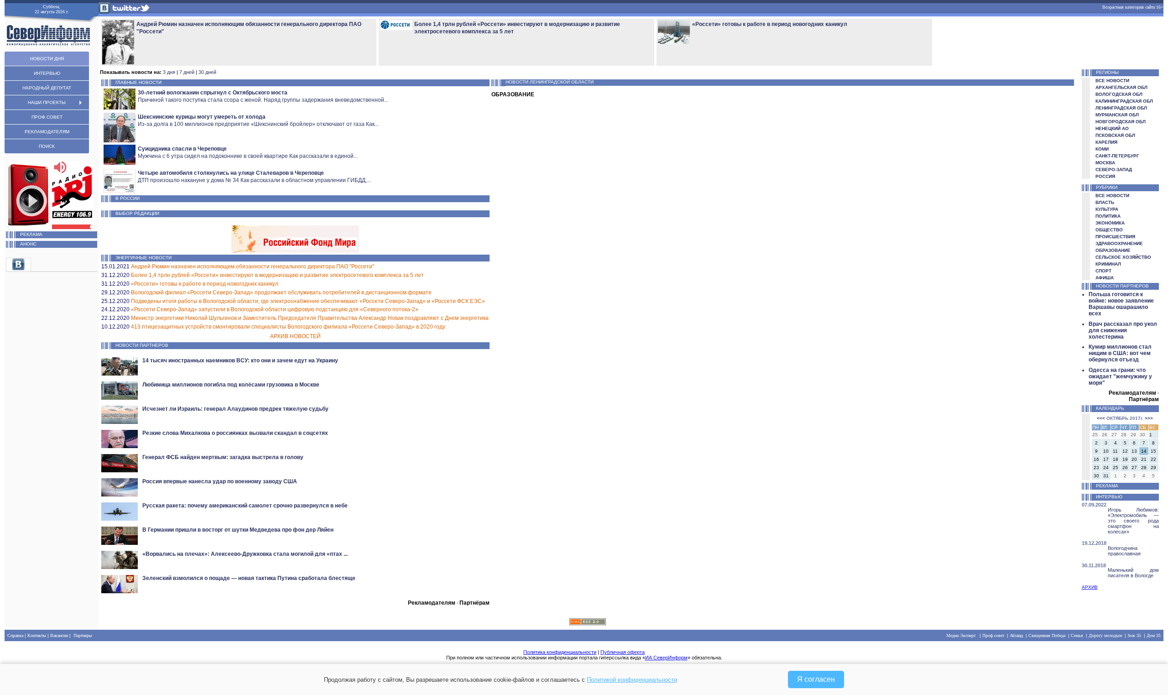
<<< (1101, 418)
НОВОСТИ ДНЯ (47, 58)
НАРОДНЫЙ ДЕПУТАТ (46, 87)
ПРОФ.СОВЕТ (47, 117)
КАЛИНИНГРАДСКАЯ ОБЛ (1124, 101)
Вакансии (59, 635)
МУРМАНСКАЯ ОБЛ (1117, 114)
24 (1106, 467)
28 (1144, 467)
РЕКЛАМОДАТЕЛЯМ (47, 131)
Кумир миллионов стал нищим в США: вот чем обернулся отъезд (1120, 353)
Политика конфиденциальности (559, 652)
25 (1115, 467)
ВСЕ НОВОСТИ (1112, 80)
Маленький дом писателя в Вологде (1133, 572)
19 (1125, 459)
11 (1115, 451)
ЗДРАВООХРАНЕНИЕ (1119, 243)
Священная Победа (1046, 635)
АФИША (1104, 277)
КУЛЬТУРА (1106, 209)
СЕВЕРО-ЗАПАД (1113, 169)
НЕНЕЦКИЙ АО (1112, 128)
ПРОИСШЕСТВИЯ (1115, 236)
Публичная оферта (622, 652)
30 (1096, 475)
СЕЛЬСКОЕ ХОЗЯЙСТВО (1123, 257)
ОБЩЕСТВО (1109, 229)
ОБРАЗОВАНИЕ (1113, 250)
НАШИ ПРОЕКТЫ (47, 102)
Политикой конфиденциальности (632, 679)
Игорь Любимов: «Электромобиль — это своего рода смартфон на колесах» (1133, 520)
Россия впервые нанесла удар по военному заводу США (219, 481)
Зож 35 (1134, 635)
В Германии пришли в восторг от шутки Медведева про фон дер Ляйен (238, 530)
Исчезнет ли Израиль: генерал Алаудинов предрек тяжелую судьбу (235, 409)
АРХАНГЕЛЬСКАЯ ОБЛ (1121, 87)
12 (1125, 451)
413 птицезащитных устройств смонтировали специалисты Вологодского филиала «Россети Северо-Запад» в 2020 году (288, 327)
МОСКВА (1105, 162)
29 (1153, 467)
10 (1106, 451)
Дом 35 (1154, 635)
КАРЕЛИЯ (1106, 142)
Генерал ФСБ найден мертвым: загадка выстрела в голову (222, 457)
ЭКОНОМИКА (1110, 222)
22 (1153, 459)
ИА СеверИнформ (666, 657)
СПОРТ (1103, 270)
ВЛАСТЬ (1104, 202)
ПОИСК (47, 146)
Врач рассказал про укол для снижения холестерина (1123, 330)
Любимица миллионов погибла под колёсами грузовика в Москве (230, 384)
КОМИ (1102, 149)
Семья (1077, 635)
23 (1096, 467)
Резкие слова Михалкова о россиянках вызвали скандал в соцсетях (235, 433)
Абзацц (1016, 635)
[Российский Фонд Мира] (295, 250)
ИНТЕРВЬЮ (47, 73)
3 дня (169, 72)
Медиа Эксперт (960, 635)
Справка (15, 635)
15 (1153, 451)
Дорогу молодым (1105, 635)
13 (1134, 451)
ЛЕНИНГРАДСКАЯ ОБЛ (1121, 107)
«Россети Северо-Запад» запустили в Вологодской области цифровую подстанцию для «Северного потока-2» (274, 309)
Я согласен (816, 679)
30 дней (207, 72)
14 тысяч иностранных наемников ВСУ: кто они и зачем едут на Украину (240, 360)
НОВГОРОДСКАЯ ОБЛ (1120, 121)
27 (1134, 467)
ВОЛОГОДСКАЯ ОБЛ (1118, 94)
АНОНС (28, 243)
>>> (1149, 418)
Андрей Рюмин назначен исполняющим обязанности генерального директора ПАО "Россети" (252, 266)
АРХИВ (1090, 587)
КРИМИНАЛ (1108, 264)
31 (1106, 475)
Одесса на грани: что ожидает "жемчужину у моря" (1120, 376)
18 (1115, 459)
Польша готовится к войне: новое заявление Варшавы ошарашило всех (1121, 304)
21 (1144, 459)
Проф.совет (993, 635)
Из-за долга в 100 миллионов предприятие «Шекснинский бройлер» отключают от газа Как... (258, 124)
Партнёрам (474, 603)
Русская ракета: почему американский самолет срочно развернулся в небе (245, 505)
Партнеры (82, 635)
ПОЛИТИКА (1108, 216)
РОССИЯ (1105, 176)
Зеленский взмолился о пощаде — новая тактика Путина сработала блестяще (248, 578)
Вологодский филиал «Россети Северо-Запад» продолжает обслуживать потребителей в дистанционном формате (281, 292)
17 (1106, 459)
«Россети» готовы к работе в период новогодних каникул (204, 284)
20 (1134, 459)
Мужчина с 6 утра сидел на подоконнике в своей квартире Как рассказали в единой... (248, 156)
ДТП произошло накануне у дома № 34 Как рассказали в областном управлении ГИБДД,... (254, 180)
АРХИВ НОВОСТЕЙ (295, 336)
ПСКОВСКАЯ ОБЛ (1115, 135)
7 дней (186, 72)
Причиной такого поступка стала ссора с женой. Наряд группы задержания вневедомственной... (263, 100)
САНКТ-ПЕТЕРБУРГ (1117, 155)
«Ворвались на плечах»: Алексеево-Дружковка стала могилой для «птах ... (245, 554)
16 (1096, 459)
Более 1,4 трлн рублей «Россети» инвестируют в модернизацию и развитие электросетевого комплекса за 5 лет (277, 275)
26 (1125, 467)
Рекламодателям (431, 603)
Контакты (36, 635)
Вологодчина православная (1124, 550)
